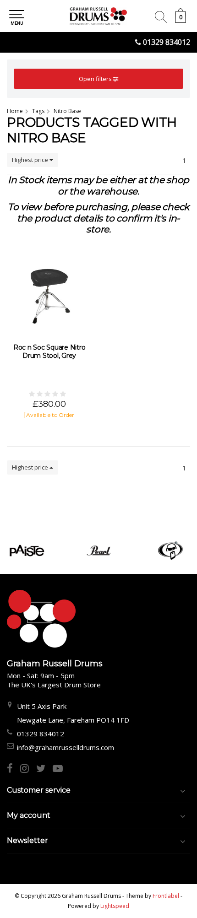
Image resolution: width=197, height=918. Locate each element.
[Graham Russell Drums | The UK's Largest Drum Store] (98, 16)
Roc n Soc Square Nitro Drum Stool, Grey (49, 351)
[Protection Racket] (171, 550)
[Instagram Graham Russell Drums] (28, 769)
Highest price (30, 160)
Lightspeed (114, 906)
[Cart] (180, 20)
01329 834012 (166, 42)
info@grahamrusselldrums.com (65, 747)
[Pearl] (99, 550)
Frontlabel (166, 896)
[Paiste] (27, 550)
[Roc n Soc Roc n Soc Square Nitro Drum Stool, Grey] (49, 293)
